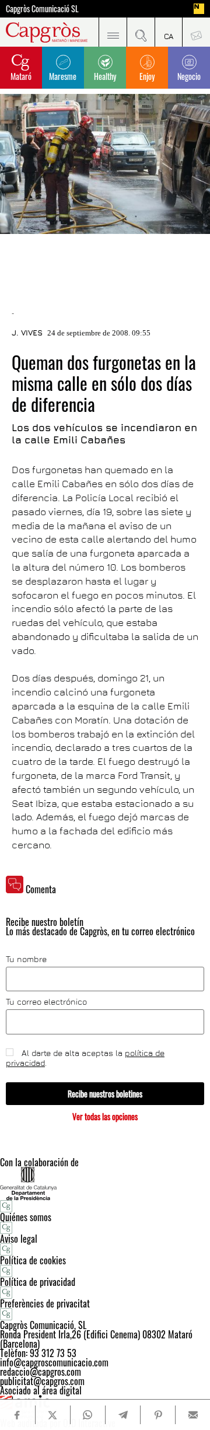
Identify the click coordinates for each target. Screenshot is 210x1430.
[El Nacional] (199, 9)
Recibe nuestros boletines (105, 1094)
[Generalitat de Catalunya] (105, 1183)
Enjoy (147, 76)
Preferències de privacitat (45, 1303)
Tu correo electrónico (46, 1001)
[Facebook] (17, 1415)
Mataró (21, 76)
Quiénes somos (25, 1217)
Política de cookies (33, 1260)
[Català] (169, 32)
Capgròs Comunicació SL (42, 9)
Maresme (62, 76)
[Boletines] (196, 32)
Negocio (189, 76)
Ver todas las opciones (105, 1116)
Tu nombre (26, 959)
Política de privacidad (37, 1282)
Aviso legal (18, 1239)
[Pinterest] (158, 1414)
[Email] (193, 1414)
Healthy (105, 76)
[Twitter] (53, 1415)
